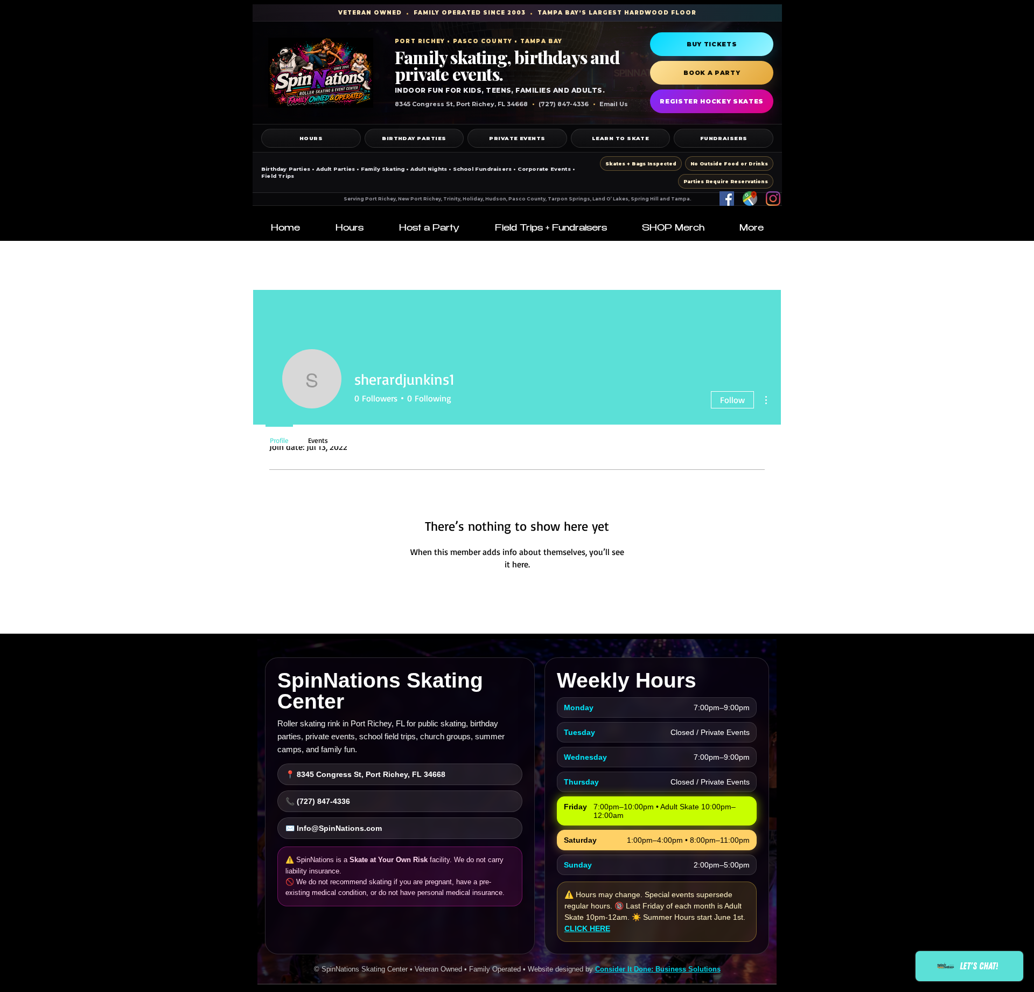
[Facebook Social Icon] (726, 198)
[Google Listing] (750, 198)
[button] (349, 229)
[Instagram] (773, 198)
